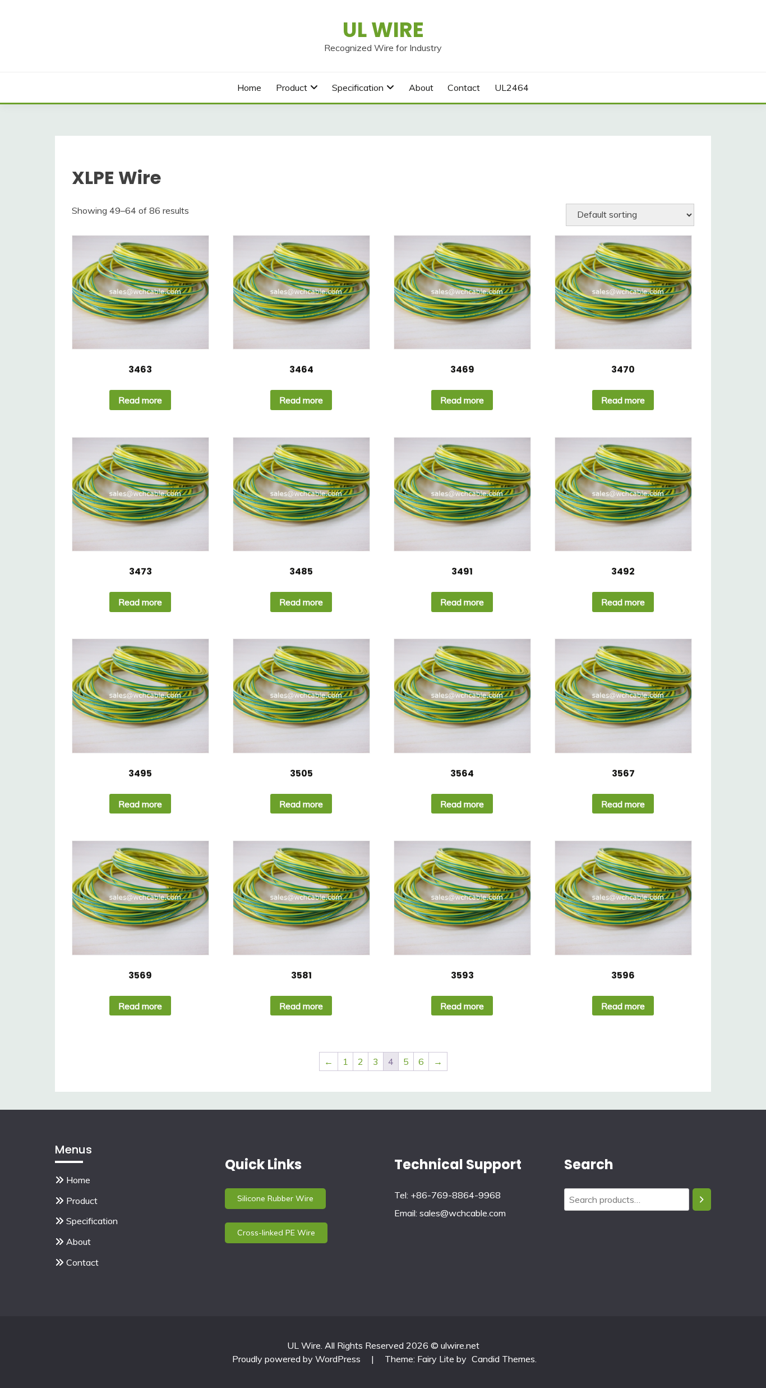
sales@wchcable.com (462, 1213)
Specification (358, 87)
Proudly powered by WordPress (297, 1358)
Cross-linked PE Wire (276, 1233)
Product (291, 87)
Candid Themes (503, 1358)
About (421, 87)
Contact (463, 87)
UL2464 (512, 87)
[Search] (702, 1199)
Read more (140, 400)
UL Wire (383, 29)
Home (249, 87)
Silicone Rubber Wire (275, 1198)
